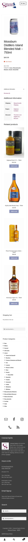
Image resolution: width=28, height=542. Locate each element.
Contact (8, 454)
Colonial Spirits (14, 443)
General (6, 348)
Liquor (11, 67)
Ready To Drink (9, 367)
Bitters (6, 345)
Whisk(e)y (8, 386)
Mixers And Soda (8, 396)
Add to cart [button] (14, 166)
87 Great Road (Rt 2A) (7, 466)
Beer (5, 343)
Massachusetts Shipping (10, 391)
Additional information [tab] (9, 89)
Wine (5, 406)
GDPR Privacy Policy (7, 533)
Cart (21, 538)
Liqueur (8, 365)
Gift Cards (6, 350)
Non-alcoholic (7, 399)
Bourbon (8, 357)
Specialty (8, 377)
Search (14, 539)
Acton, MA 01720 (6, 468)
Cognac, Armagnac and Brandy (13, 360)
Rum (7, 369)
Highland (16, 109)
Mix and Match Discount (10, 394)
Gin (7, 362)
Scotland (16, 110)
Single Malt (15, 69)
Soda (5, 403)
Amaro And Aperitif (10, 355)
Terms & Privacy (12, 530)
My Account (4, 539)
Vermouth (8, 382)
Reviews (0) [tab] (7, 93)
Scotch (10, 69)
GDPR (18, 530)
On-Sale (6, 401)
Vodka (7, 384)
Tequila (8, 379)
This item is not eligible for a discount (17, 116)
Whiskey (8, 389)
